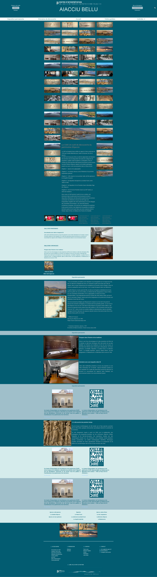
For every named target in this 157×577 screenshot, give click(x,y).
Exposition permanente (16, 19)
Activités (140, 19)
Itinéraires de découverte (47, 19)
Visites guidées (110, 19)
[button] (155, 7)
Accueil (78, 19)
